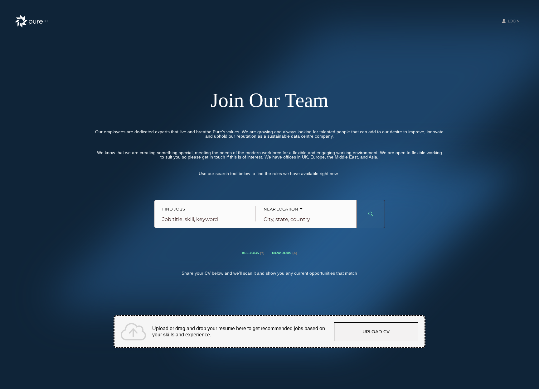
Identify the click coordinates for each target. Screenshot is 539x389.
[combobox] (204, 219)
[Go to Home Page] (31, 21)
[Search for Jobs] (371, 214)
